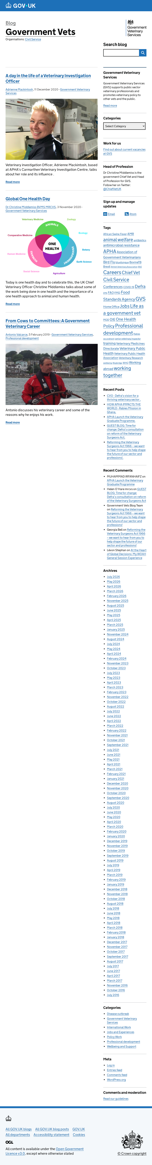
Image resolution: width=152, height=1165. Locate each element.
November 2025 (117, 600)
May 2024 (113, 649)
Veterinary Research (131, 358)
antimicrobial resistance (121, 245)
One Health (126, 319)
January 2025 (116, 629)
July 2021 (113, 750)
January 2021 (115, 778)
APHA (109, 251)
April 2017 (113, 975)
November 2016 (117, 985)
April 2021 (113, 764)
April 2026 (114, 586)
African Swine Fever (115, 234)
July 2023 (113, 673)
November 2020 (117, 788)
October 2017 (116, 951)
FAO (111, 293)
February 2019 (116, 879)
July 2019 (113, 865)
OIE (112, 319)
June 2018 (113, 913)
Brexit (106, 266)
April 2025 (114, 620)
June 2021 (113, 754)
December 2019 (117, 841)
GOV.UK (78, 1129)
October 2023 (116, 668)
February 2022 (116, 730)
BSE (140, 267)
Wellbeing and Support (121, 1046)
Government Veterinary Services (26, 210)
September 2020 (118, 798)
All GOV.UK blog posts (52, 1129)
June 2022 (114, 716)
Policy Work (114, 1037)
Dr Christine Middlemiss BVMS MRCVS (31, 207)
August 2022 (115, 706)
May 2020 (113, 817)
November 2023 (117, 663)
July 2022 (113, 711)
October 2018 (116, 899)
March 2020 (115, 826)
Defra (140, 286)
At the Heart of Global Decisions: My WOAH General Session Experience (126, 554)
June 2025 (114, 610)
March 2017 (114, 980)
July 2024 (113, 644)
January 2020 (116, 836)
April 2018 (113, 923)
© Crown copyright (132, 1153)
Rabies (136, 333)
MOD (106, 319)
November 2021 (117, 735)
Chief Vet (131, 272)
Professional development (22, 338)
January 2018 (115, 937)
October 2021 (116, 740)
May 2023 (113, 677)
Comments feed (117, 1075)
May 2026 (113, 581)
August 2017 (115, 961)
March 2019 (115, 875)
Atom (132, 214)
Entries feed (114, 1070)
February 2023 (116, 692)
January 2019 (115, 884)
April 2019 (113, 870)
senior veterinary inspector (128, 338)
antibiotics (140, 240)
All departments (18, 1135)
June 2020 (114, 812)
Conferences (113, 287)
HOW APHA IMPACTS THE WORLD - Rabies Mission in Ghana (124, 408)
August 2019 (115, 860)
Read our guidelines (115, 1098)
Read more (110, 105)
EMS (105, 293)
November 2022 (117, 697)
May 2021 (113, 759)
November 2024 (117, 634)
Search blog (115, 44)
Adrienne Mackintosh (19, 89)
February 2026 (116, 596)
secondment (108, 339)
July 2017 (113, 966)
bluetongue (122, 262)
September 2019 (117, 855)
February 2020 (116, 831)
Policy (109, 326)
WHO (125, 362)
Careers (112, 272)
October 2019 (116, 850)
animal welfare (118, 240)
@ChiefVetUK (112, 189)
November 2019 (117, 846)
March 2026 (115, 591)
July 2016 (113, 995)
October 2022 (116, 701)
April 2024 (114, 653)
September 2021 (117, 745)
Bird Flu (109, 262)
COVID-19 (128, 287)
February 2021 (116, 774)
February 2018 (116, 932)
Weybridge (117, 363)
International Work (119, 1027)
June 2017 (113, 971)
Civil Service (33, 39)
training (109, 343)
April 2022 (114, 721)
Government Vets (40, 31)
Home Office (111, 306)
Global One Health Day (28, 198)
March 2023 (115, 687)
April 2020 (114, 822)
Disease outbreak (118, 1013)
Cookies (79, 1135)
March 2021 (115, 769)
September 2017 (117, 956)
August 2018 (115, 903)
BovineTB (135, 262)
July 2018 (113, 908)
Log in (111, 1065)
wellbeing (107, 363)
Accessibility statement (51, 1135)
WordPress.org (116, 1079)
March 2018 (115, 927)
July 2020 (113, 807)
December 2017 (117, 942)
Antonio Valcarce (16, 334)
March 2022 (115, 725)
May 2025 (113, 615)
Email (111, 214)
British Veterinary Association (124, 267)
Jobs (125, 306)
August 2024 (115, 639)
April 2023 (114, 682)
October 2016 (116, 990)
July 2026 (113, 576)
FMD (117, 292)
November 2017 (117, 947)
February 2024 (116, 658)
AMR (130, 234)
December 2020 (117, 783)
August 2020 (115, 802)
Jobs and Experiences (120, 1032)
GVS (141, 298)
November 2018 (117, 894)
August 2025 (115, 605)
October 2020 (116, 793)
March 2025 (115, 624)
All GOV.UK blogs (19, 1129)
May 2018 (113, 918)
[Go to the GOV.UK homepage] (21, 5)
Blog (11, 23)
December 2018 (117, 889)
